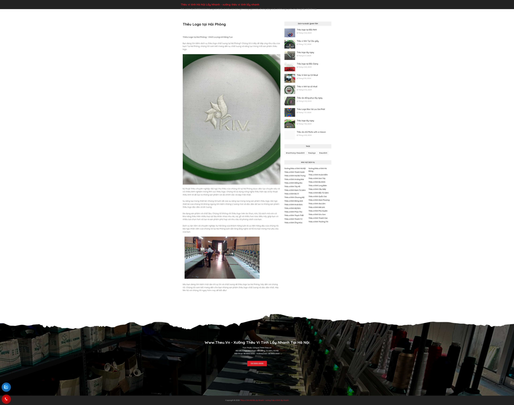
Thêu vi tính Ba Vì (291, 193)
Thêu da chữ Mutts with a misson (311, 132)
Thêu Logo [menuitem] (228, 11)
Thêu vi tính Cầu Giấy (317, 189)
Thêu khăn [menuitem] (260, 11)
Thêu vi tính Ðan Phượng (319, 200)
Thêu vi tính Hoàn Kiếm (318, 174)
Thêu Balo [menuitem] (308, 11)
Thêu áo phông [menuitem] (276, 11)
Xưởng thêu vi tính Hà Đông (318, 169)
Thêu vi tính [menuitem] (214, 11)
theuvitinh (323, 153)
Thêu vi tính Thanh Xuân (294, 172)
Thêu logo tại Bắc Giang (307, 64)
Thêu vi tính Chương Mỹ (294, 197)
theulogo (312, 153)
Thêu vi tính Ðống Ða (293, 183)
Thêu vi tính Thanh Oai (318, 218)
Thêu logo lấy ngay (305, 52)
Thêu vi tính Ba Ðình (317, 182)
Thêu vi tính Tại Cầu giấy (308, 41)
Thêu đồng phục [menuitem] (244, 11)
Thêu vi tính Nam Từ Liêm (295, 190)
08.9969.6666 (257, 363)
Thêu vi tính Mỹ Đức (292, 208)
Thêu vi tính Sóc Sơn (317, 214)
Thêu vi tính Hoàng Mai (294, 179)
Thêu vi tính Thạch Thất (293, 215)
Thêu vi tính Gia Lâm (317, 203)
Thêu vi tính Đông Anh (293, 201)
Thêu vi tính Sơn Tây (317, 178)
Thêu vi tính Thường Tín (318, 221)
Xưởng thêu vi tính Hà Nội (295, 168)
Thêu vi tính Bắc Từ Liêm (319, 193)
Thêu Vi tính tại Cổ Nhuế (307, 75)
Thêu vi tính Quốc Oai (318, 196)
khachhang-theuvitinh (295, 153)
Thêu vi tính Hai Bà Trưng (294, 175)
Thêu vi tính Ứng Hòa (293, 222)
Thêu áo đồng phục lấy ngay (309, 98)
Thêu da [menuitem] (320, 11)
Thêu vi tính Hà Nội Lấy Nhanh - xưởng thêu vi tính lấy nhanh (220, 4)
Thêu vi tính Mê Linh (317, 207)
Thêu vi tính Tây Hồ (292, 186)
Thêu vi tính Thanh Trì (293, 219)
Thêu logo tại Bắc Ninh (307, 29)
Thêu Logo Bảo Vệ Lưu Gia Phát (311, 109)
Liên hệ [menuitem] (330, 11)
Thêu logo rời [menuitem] (293, 11)
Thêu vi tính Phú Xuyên (318, 211)
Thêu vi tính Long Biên (318, 185)
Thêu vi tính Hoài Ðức (293, 204)
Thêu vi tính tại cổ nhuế (307, 86)
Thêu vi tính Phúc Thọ (293, 212)
